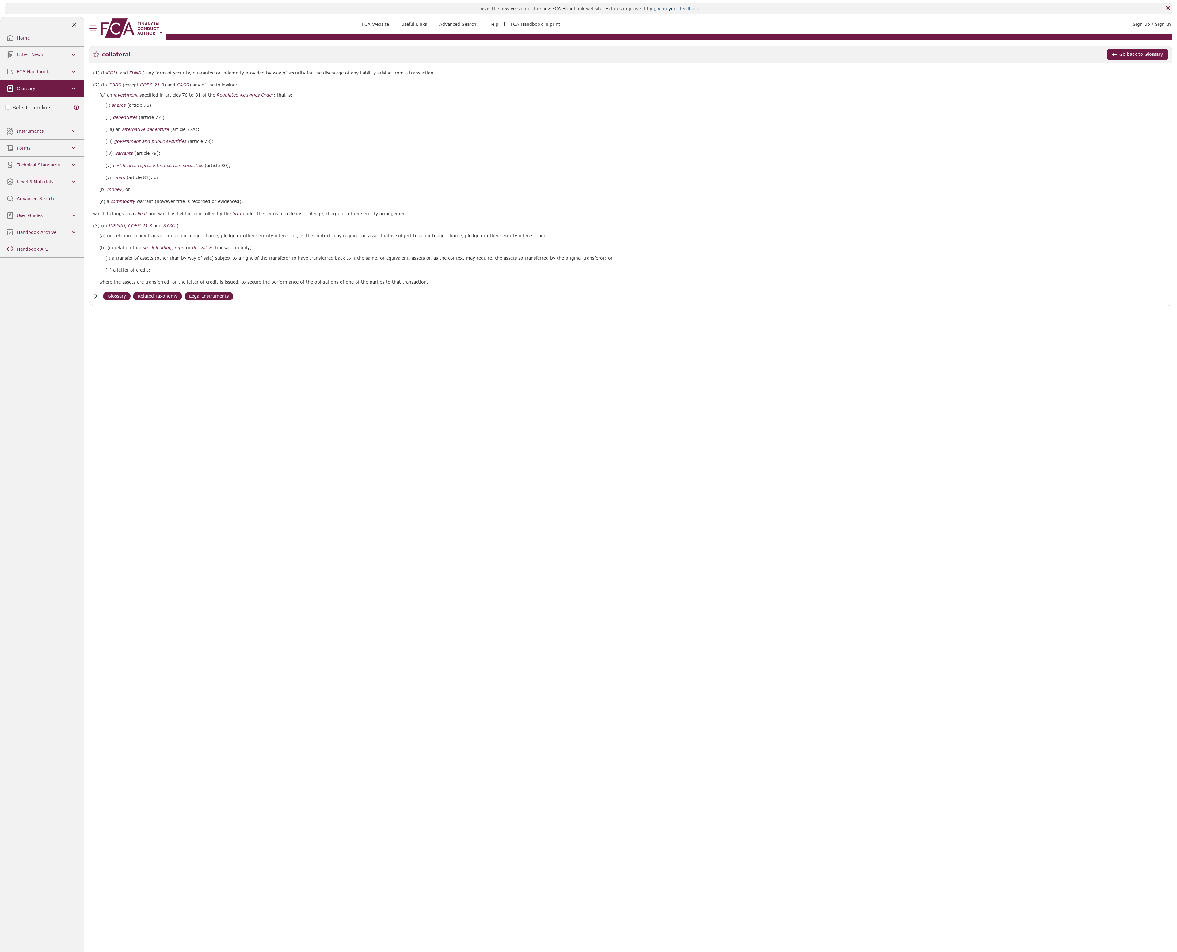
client (141, 213)
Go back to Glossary (1141, 54)
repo (180, 248)
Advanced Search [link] (457, 24)
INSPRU (117, 225)
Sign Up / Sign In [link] (1152, 24)
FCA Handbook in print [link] (535, 24)
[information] (76, 107)
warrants (123, 153)
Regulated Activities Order (245, 95)
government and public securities (150, 141)
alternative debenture (145, 129)
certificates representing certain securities (158, 165)
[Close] (1168, 8)
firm (236, 213)
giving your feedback (676, 8)
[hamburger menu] (93, 28)
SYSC (169, 225)
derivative (202, 248)
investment (126, 95)
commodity (123, 201)
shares (119, 105)
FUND (135, 73)
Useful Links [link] (414, 24)
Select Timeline (31, 107)
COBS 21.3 (152, 84)
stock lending (157, 248)
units (119, 177)
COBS (115, 85)
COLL (112, 73)
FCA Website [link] (375, 24)
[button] (95, 296)
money (114, 189)
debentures (125, 117)
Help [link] (493, 24)
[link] (131, 28)
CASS (183, 85)
